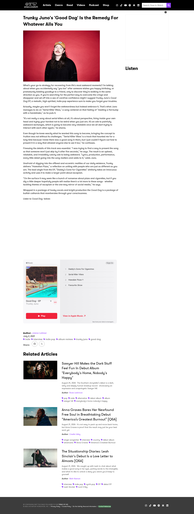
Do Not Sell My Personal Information (84, 506)
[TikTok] (121, 5)
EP (99, 484)
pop (65, 398)
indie (27, 339)
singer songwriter (71, 439)
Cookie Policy (66, 506)
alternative (82, 398)
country (96, 439)
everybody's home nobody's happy (91, 401)
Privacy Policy (55, 506)
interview (37, 339)
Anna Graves (82, 442)
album (107, 398)
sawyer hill (68, 401)
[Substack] (134, 5)
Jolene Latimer (39, 333)
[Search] (168, 5)
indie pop (50, 339)
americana (68, 442)
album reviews (65, 339)
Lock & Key (82, 486)
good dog (96, 339)
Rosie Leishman (76, 392)
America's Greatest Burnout (103, 442)
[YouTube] (125, 5)
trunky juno (82, 339)
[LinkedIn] (138, 5)
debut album (95, 398)
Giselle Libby (74, 434)
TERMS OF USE (63, 504)
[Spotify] (130, 5)
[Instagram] (117, 5)
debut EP (107, 484)
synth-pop (90, 484)
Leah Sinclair (69, 486)
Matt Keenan (74, 478)
